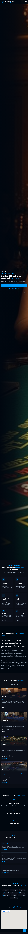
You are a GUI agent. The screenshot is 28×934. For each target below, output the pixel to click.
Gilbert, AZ (14, 895)
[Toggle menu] (26, 2)
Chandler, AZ (6, 895)
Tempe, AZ (23, 890)
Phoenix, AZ (6, 890)
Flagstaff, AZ (14, 897)
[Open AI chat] (24, 930)
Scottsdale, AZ (15, 890)
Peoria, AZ (22, 892)
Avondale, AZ (22, 895)
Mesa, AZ (7, 892)
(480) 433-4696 (15, 288)
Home (2, 271)
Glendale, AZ (14, 892)
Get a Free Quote (14, 285)
